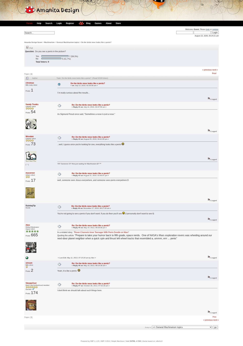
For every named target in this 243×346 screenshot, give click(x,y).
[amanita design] (80, 23)
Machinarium (49, 42)
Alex (28, 225)
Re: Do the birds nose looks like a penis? (91, 105)
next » (215, 70)
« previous (207, 70)
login (208, 29)
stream (29, 263)
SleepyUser (31, 283)
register (215, 29)
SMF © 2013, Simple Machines (112, 341)
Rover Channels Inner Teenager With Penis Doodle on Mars (101, 232)
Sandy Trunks (32, 104)
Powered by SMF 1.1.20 (90, 341)
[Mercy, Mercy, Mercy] (27, 258)
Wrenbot (30, 136)
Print (214, 73)
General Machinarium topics (68, 42)
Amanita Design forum (33, 42)
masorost (30, 173)
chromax (30, 83)
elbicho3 (159, 341)
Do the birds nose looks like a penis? (96, 42)
